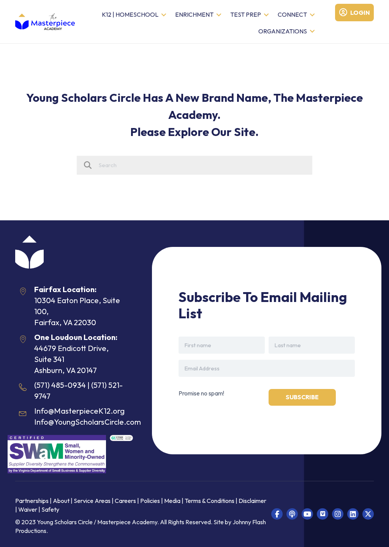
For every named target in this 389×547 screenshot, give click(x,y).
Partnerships (32, 500)
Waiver (27, 509)
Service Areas (92, 500)
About (61, 500)
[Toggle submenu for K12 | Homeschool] (163, 15)
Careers (125, 500)
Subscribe (302, 397)
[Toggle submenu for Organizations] (312, 31)
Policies (150, 500)
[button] (277, 514)
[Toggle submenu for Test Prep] (266, 15)
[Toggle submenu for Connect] (312, 15)
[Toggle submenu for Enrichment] (218, 15)
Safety (50, 509)
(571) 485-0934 (60, 385)
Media (172, 500)
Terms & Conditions (209, 500)
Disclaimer (252, 500)
